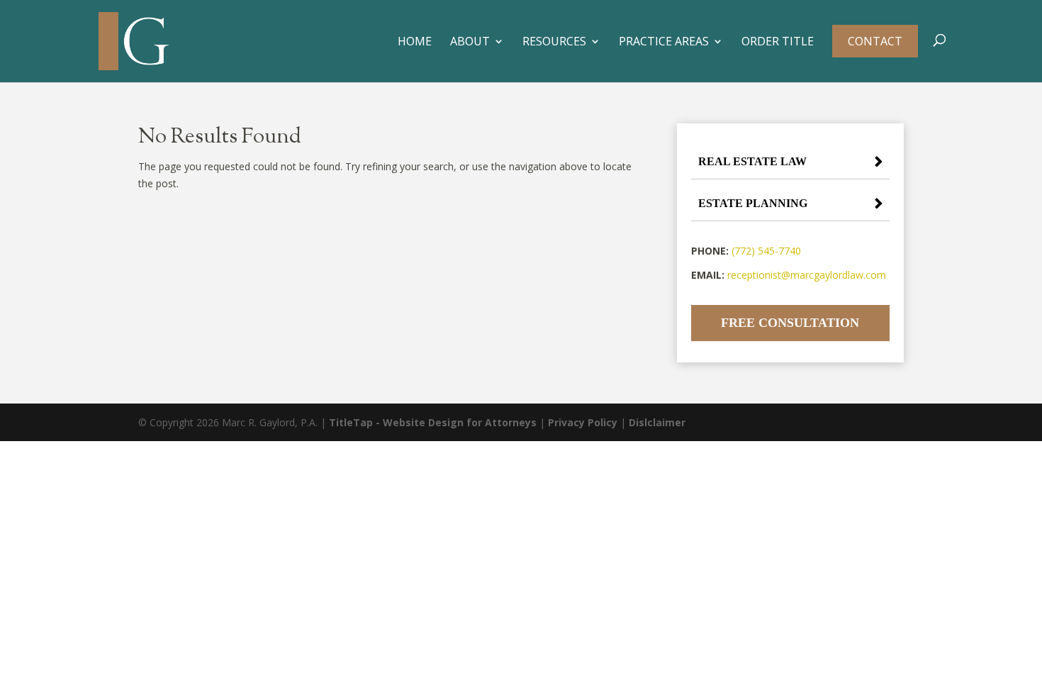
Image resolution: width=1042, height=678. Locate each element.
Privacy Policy (582, 422)
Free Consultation (790, 323)
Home (415, 42)
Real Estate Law (752, 161)
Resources (554, 42)
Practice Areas (664, 42)
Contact (875, 41)
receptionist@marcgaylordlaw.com (806, 275)
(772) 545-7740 (766, 250)
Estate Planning (752, 203)
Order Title (777, 42)
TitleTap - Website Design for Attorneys (433, 422)
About (470, 42)
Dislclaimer (657, 422)
